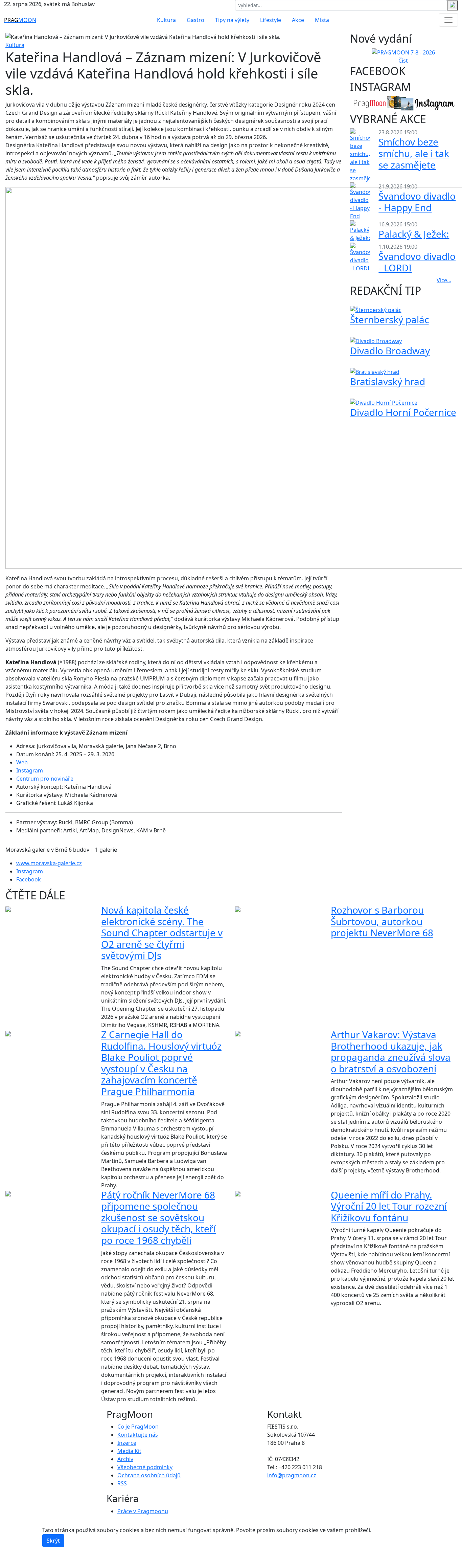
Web (22, 762)
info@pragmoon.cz (291, 1475)
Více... (444, 280)
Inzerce (126, 1443)
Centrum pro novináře (44, 778)
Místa (322, 20)
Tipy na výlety (232, 20)
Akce (298, 20)
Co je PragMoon (138, 1426)
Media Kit (129, 1451)
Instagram (29, 770)
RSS (122, 1483)
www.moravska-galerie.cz (49, 863)
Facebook (28, 879)
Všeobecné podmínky (144, 1467)
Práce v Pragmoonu (142, 1511)
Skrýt (53, 1540)
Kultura (166, 20)
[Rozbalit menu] (448, 20)
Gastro (195, 20)
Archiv (125, 1459)
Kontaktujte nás (137, 1434)
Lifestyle (270, 20)
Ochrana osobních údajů (149, 1475)
